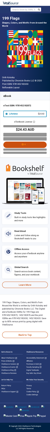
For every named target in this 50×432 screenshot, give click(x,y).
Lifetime (26, 114)
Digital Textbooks (32, 370)
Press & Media (6, 361)
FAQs (3, 389)
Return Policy (6, 385)
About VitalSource (8, 358)
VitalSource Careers (9, 364)
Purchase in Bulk (32, 364)
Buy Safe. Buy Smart (33, 373)
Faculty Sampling (32, 367)
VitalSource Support (8, 392)
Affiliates (29, 361)
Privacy (29, 385)
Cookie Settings (32, 395)
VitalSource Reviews (9, 373)
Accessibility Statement (35, 358)
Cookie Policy (31, 392)
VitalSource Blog (7, 370)
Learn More (25, 284)
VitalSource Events (8, 367)
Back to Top (25, 335)
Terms (28, 389)
